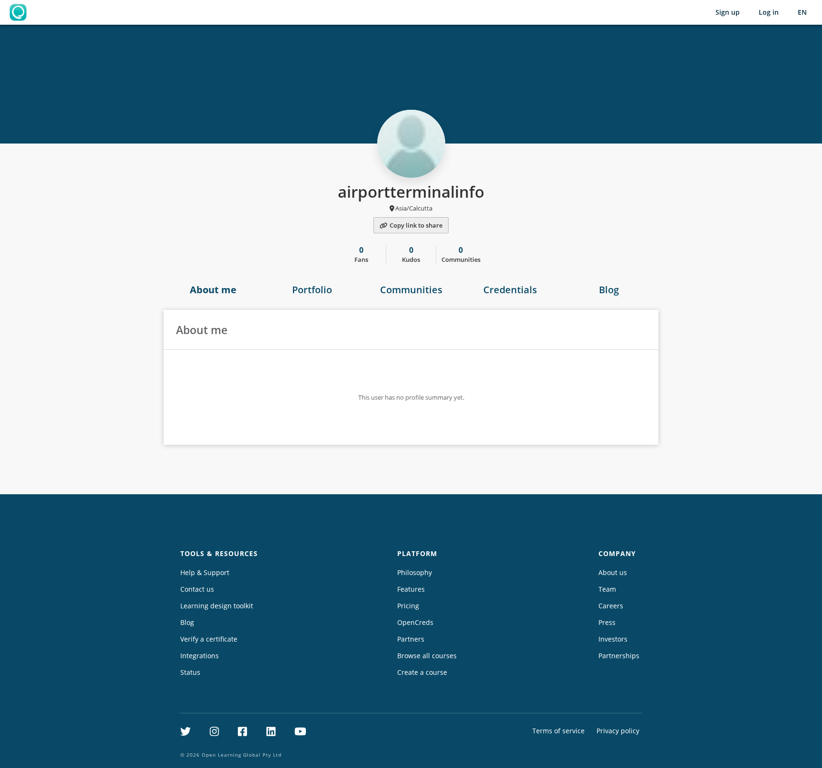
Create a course (422, 672)
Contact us (197, 589)
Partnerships (618, 655)
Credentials (510, 289)
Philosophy (414, 572)
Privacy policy (618, 730)
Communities (411, 289)
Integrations (199, 655)
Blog (609, 289)
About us (612, 572)
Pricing (408, 605)
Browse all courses (427, 655)
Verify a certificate (208, 638)
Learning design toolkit (216, 605)
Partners (410, 638)
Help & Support (204, 572)
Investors (612, 638)
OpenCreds (415, 622)
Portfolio (312, 289)
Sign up (727, 12)
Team (607, 589)
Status (190, 672)
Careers (610, 605)
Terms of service (558, 730)
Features (411, 589)
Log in (769, 12)
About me (213, 289)
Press (607, 622)
